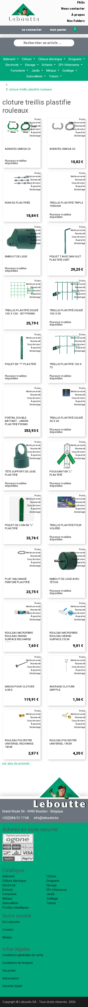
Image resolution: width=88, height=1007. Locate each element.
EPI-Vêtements (69, 65)
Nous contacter (73, 8)
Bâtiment (9, 59)
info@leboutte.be (46, 818)
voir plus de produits (16, 763)
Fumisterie (18, 70)
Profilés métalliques (15, 907)
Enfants (47, 65)
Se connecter (32, 30)
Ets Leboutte (11, 922)
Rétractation (10, 978)
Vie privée (9, 970)
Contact (7, 930)
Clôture (27, 59)
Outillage (68, 70)
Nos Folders (76, 21)
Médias (7, 937)
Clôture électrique (50, 59)
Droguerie (75, 59)
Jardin (36, 70)
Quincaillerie (34, 76)
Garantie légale (12, 986)
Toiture (54, 76)
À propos (78, 15)
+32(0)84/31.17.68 (15, 818)
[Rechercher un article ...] (71, 42)
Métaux (51, 70)
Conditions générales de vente (22, 955)
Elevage (30, 65)
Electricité (12, 65)
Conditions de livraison (17, 963)
